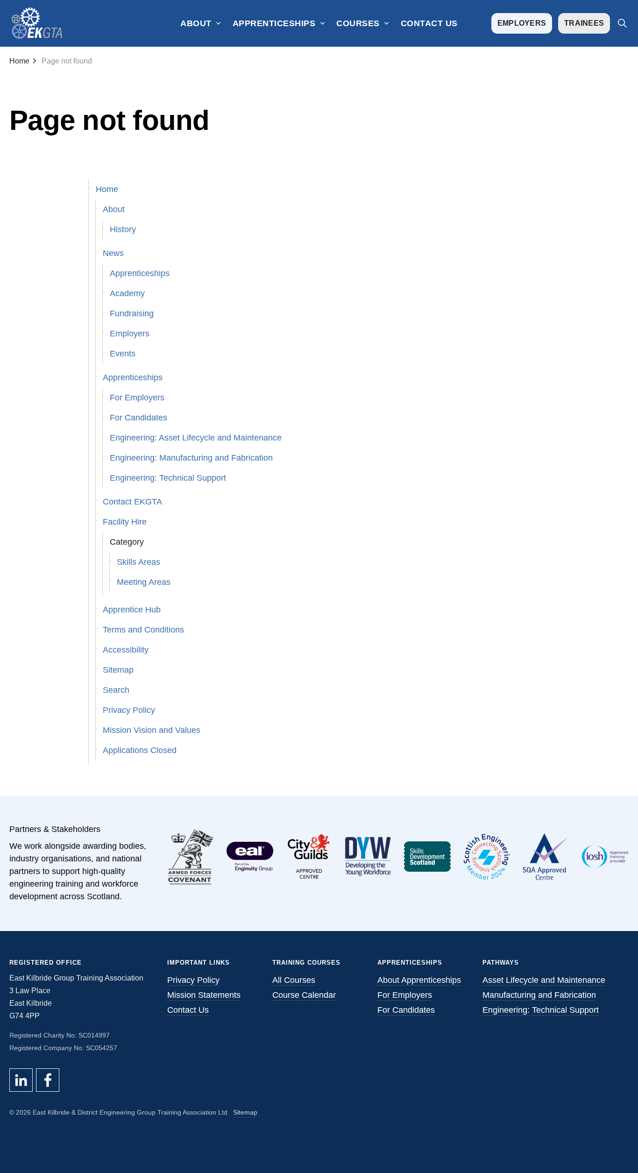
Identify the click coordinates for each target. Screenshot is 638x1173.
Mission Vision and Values (151, 730)
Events (122, 353)
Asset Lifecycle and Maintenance (543, 980)
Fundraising (132, 313)
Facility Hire (125, 521)
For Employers (137, 397)
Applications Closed (140, 750)
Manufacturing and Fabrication (539, 995)
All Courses (293, 980)
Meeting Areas (143, 582)
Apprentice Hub (132, 609)
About (196, 23)
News (113, 253)
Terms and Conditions (143, 629)
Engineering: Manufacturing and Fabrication (191, 457)
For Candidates (138, 417)
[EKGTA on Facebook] (47, 1080)
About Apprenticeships (419, 980)
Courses (358, 23)
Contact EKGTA (132, 501)
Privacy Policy (129, 710)
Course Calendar (304, 995)
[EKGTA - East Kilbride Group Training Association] (37, 23)
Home (107, 189)
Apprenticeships (274, 23)
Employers (521, 23)
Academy (127, 293)
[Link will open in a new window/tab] (191, 857)
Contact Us (429, 23)
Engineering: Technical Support (168, 478)
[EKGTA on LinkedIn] (21, 1080)
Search (116, 690)
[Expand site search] (622, 23)
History (123, 229)
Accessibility (126, 649)
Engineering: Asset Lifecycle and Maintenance (196, 437)
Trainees (584, 23)
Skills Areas (138, 562)
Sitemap (118, 670)
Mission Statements (204, 995)
